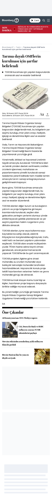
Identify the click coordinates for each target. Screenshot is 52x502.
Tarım (18, 47)
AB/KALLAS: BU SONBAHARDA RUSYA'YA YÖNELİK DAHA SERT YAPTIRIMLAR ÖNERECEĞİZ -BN (33, 29)
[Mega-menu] (48, 20)
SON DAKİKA (6, 29)
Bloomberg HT (8, 47)
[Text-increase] (42, 114)
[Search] (44, 20)
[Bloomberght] (10, 20)
